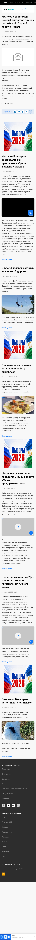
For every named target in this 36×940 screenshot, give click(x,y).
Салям (4, 847)
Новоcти (5, 2)
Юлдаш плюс (7, 832)
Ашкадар (5, 837)
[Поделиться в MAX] (15, 111)
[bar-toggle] (31, 9)
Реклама (5, 799)
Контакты (6, 784)
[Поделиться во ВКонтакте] (19, 111)
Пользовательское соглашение (14, 789)
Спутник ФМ (19, 2)
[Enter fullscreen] (34, 937)
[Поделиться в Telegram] (26, 111)
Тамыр (4, 842)
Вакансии (6, 779)
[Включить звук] (30, 213)
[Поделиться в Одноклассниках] (22, 111)
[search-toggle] (26, 9)
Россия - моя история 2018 (12, 869)
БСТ (11, 2)
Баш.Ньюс (6, 769)
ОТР (3, 856)
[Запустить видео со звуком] (18, 527)
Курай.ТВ (5, 852)
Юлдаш (29, 2)
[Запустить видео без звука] (31, 533)
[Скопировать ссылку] (30, 111)
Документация (7, 794)
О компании (6, 774)
